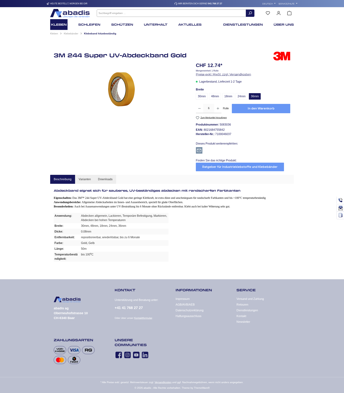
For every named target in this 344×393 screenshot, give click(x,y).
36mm (255, 96)
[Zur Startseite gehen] (70, 13)
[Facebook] (119, 355)
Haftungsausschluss (188, 316)
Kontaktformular (143, 318)
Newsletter (243, 321)
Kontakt (241, 316)
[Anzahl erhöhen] (218, 108)
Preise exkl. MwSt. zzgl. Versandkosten (223, 74)
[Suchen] (250, 13)
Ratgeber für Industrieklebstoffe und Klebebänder (240, 167)
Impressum (183, 298)
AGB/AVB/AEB (185, 304)
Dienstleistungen (247, 310)
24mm (241, 96)
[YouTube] (136, 355)
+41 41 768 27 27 (129, 308)
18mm (228, 96)
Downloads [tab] (105, 179)
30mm (202, 96)
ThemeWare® (202, 387)
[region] (121, 88)
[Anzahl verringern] (199, 108)
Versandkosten (163, 382)
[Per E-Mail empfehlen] (199, 150)
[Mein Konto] (278, 13)
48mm (215, 96)
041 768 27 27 (215, 3)
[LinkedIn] (145, 355)
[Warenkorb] (289, 13)
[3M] (281, 57)
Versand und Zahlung (250, 298)
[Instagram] (127, 355)
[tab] (62, 179)
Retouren (242, 304)
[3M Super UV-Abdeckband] (121, 88)
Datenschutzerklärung (190, 310)
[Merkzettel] (267, 13)
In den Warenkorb (261, 108)
